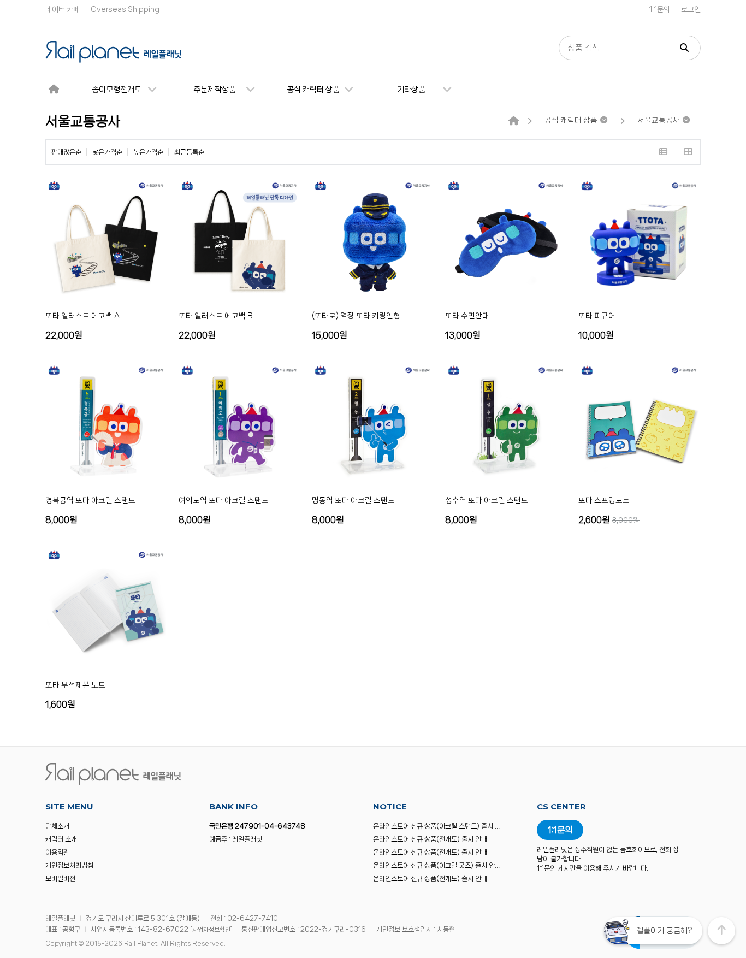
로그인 (691, 9)
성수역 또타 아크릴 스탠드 (486, 500)
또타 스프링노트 (604, 500)
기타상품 (411, 89)
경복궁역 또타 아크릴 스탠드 (90, 500)
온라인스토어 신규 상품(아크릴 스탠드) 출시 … (436, 826)
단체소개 (57, 826)
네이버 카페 (62, 9)
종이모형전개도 (116, 89)
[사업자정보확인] (211, 929)
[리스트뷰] (663, 152)
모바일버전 (60, 878)
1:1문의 (659, 9)
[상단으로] (721, 930)
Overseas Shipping (125, 9)
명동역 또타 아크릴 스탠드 (353, 500)
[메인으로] (513, 121)
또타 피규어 (596, 316)
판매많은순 (66, 152)
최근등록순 (189, 152)
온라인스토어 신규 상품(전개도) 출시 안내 (430, 839)
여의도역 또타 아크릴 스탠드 (224, 500)
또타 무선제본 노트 (75, 685)
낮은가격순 (107, 152)
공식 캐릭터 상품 (313, 89)
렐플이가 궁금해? (664, 930)
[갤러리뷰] (688, 152)
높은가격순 (148, 152)
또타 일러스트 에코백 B (216, 316)
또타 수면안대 (467, 316)
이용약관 (57, 852)
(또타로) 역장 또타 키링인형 (356, 316)
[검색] (684, 48)
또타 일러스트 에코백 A (82, 316)
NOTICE (390, 806)
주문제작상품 (214, 89)
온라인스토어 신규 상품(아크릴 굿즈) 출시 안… (436, 865)
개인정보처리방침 (69, 865)
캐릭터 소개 (61, 839)
